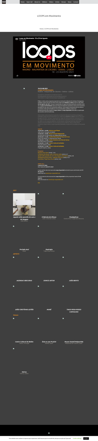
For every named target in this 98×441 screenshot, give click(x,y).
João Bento (64, 156)
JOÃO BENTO (74, 280)
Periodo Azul (24, 249)
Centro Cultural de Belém (24, 342)
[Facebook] (45, 430)
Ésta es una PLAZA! (49, 342)
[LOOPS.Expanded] (49, 433)
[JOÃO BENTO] (74, 268)
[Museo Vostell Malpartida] (74, 329)
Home (41, 29)
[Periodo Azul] (24, 237)
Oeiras (24, 372)
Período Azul (41, 152)
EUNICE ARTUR (48, 280)
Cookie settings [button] (77, 438)
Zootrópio (41, 159)
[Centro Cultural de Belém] (24, 329)
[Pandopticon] (74, 204)
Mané (47, 152)
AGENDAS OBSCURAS (24, 280)
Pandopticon (73, 217)
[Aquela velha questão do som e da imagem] (24, 204)
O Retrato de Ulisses (43, 154)
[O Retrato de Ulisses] (49, 204)
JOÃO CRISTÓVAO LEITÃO (24, 309)
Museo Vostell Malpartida (73, 342)
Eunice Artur (48, 157)
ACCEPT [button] (86, 438)
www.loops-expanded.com (53, 173)
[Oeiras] (24, 359)
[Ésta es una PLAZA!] (49, 329)
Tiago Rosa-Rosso (49, 159)
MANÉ (49, 309)
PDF (39, 183)
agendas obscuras (58, 157)
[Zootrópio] (49, 237)
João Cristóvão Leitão (56, 154)
